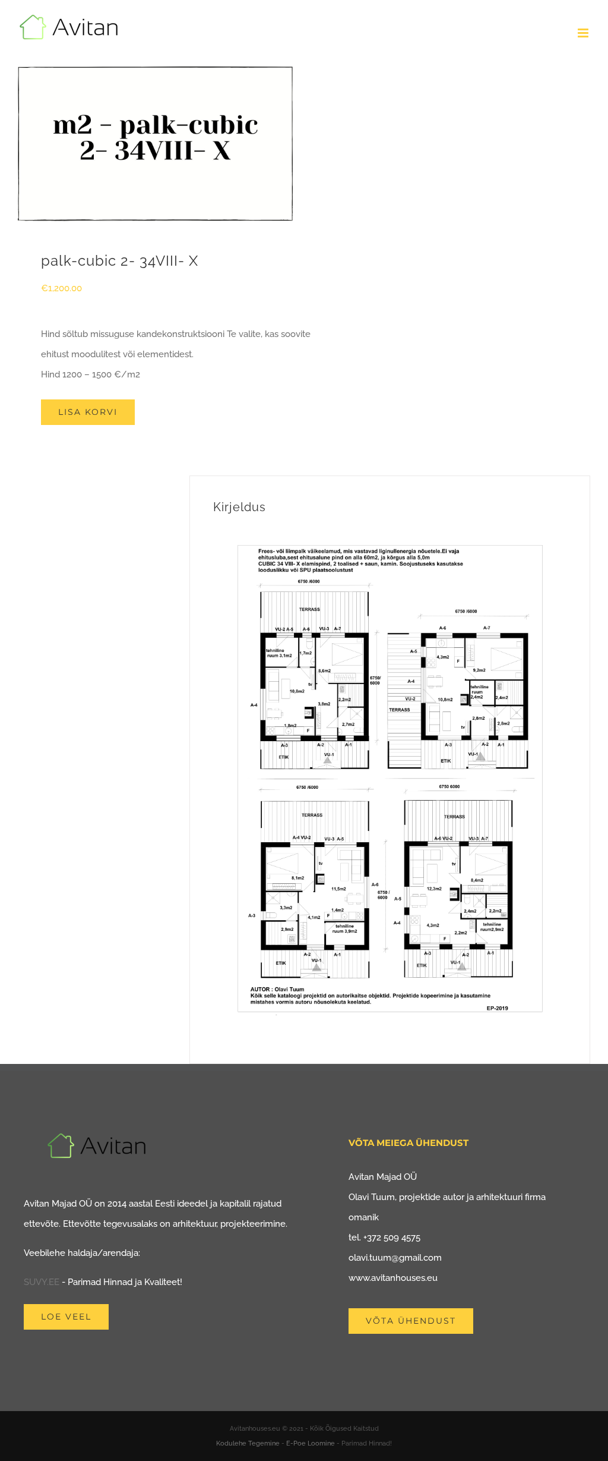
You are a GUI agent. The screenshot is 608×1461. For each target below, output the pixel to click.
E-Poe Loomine (310, 1443)
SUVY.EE (41, 1282)
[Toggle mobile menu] (584, 33)
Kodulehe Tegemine (248, 1443)
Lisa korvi (88, 412)
